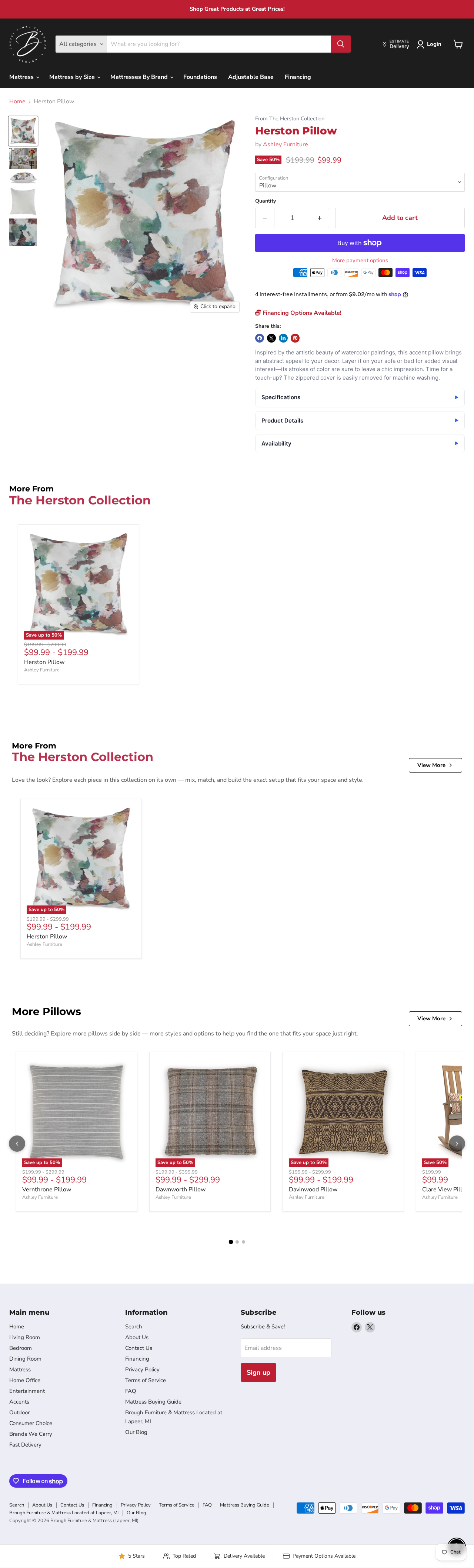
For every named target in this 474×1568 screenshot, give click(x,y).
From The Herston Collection (289, 119)
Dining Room (25, 1358)
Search (133, 1326)
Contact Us (138, 1348)
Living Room (24, 1337)
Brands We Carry (30, 1434)
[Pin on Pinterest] (295, 338)
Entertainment (27, 1391)
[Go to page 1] (230, 1242)
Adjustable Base (251, 77)
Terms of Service (145, 1380)
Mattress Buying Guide (153, 1401)
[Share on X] (271, 338)
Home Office (24, 1380)
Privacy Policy (142, 1369)
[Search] (341, 44)
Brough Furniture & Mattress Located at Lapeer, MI (63, 1512)
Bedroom (20, 1348)
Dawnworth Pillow (181, 1189)
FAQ (130, 1391)
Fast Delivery (25, 1444)
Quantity (265, 201)
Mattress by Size (72, 77)
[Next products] (457, 1143)
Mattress (22, 77)
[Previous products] (17, 1143)
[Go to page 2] (237, 1242)
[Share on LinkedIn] (283, 338)
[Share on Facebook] (259, 338)
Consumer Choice (30, 1423)
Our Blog (136, 1432)
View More (431, 765)
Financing (298, 77)
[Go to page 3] (243, 1242)
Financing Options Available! (301, 313)
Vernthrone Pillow (46, 1189)
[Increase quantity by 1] (319, 218)
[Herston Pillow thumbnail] (23, 131)
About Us (136, 1337)
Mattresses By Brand (139, 77)
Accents (19, 1401)
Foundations (200, 77)
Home (17, 101)
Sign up (258, 1372)
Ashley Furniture (285, 144)
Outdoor (19, 1412)
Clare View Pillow (446, 1189)
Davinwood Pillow (313, 1189)
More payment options (360, 260)
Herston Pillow (44, 662)
